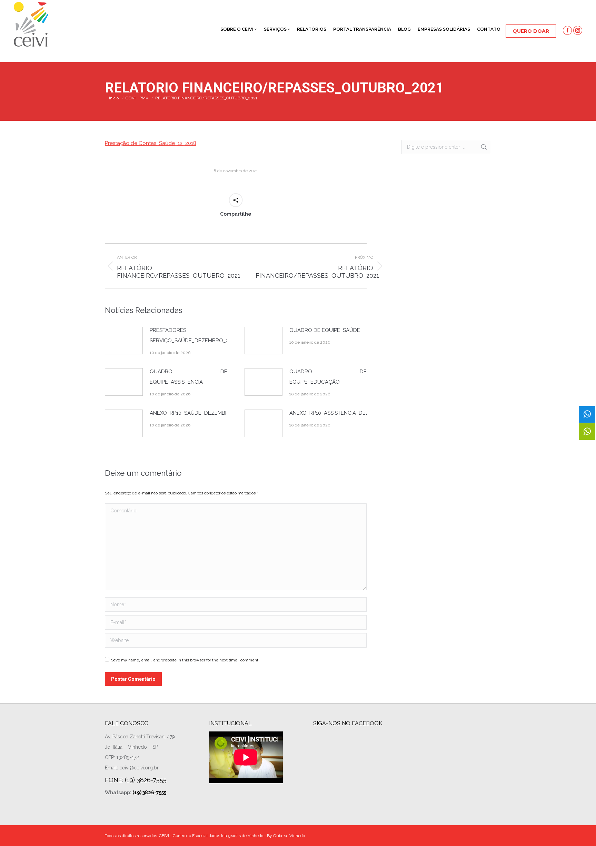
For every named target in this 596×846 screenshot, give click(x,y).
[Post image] (124, 340)
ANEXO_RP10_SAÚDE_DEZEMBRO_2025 (198, 413)
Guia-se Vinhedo (289, 835)
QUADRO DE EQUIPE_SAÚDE (324, 330)
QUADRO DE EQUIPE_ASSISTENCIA (188, 376)
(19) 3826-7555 (149, 792)
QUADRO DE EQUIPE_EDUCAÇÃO (328, 376)
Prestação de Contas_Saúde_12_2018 (150, 143)
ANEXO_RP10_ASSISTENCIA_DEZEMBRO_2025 (345, 413)
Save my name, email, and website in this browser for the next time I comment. (185, 660)
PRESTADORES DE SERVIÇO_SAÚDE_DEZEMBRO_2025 (193, 335)
